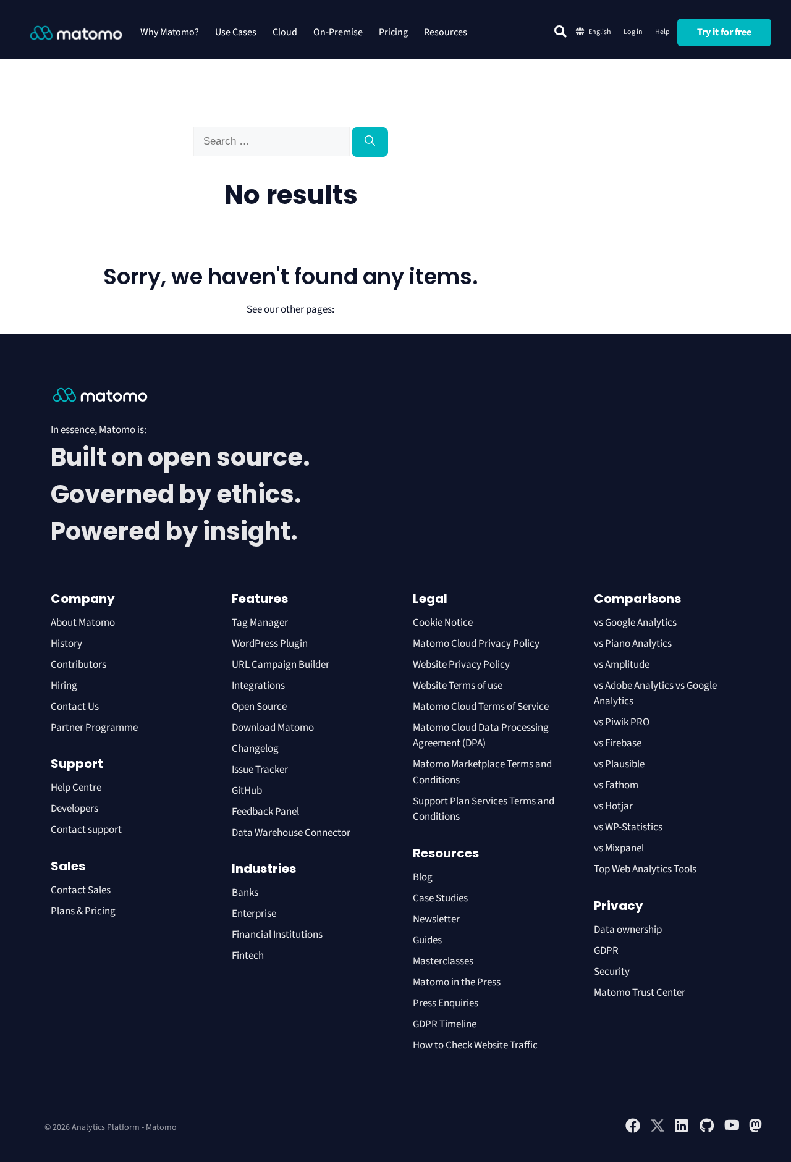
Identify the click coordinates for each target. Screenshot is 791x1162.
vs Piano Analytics (633, 643)
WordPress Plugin (270, 643)
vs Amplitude (621, 664)
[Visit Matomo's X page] (657, 1130)
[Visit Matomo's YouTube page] (731, 1129)
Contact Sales (81, 890)
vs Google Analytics (635, 622)
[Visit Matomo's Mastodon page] (756, 1130)
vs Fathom (616, 785)
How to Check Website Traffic (475, 1045)
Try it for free (724, 32)
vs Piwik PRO (621, 722)
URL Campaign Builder (280, 664)
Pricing (393, 32)
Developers (74, 808)
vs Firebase (617, 743)
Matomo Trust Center (639, 992)
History (66, 643)
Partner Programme (94, 727)
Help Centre (76, 787)
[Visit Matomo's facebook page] (632, 1130)
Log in (633, 32)
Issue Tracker (260, 769)
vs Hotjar (613, 806)
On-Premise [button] (338, 32)
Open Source (259, 706)
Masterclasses (443, 961)
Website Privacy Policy (461, 664)
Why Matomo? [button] (169, 32)
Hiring (64, 685)
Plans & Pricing (83, 911)
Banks (246, 892)
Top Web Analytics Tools (645, 869)
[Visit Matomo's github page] (707, 1130)
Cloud (285, 32)
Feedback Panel (265, 811)
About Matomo (83, 622)
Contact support (86, 829)
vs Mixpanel (619, 848)
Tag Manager (260, 622)
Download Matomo (273, 727)
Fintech (248, 955)
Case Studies (440, 898)
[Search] (370, 142)
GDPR (606, 950)
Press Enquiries (445, 1003)
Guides (427, 940)
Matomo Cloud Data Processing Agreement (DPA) (481, 735)
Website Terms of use (457, 685)
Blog (423, 877)
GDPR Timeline (444, 1024)
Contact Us (75, 706)
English (599, 32)
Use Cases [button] (235, 32)
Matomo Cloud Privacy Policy (476, 643)
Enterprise (255, 913)
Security (612, 971)
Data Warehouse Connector (291, 832)
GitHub (247, 790)
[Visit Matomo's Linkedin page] (682, 1130)
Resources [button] (445, 32)
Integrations (258, 685)
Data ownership (628, 929)
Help (662, 32)
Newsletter (436, 919)
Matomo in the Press (457, 982)
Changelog (255, 748)
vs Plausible (619, 764)
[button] (560, 31)
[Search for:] (272, 141)
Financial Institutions (278, 934)
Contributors (78, 664)
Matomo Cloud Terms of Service (481, 706)
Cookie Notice (443, 622)
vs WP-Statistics (628, 827)
